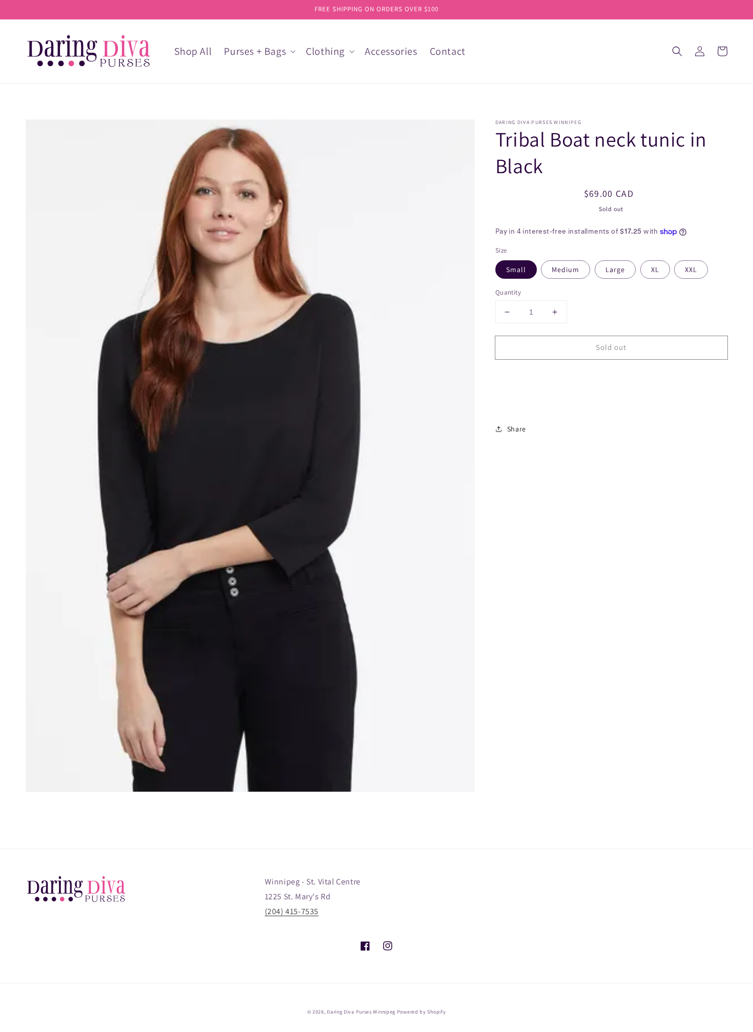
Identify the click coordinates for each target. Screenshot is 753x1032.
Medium (565, 269)
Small (516, 269)
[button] (677, 51)
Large (615, 269)
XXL (691, 269)
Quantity (508, 292)
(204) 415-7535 (292, 911)
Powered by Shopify (421, 1011)
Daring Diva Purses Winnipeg (361, 1011)
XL (655, 269)
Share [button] (516, 429)
